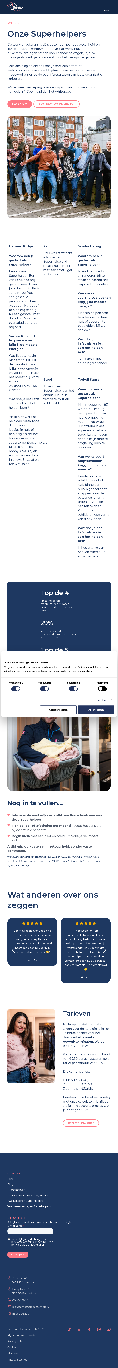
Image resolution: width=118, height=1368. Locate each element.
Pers (10, 1178)
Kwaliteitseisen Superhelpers (25, 1200)
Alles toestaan (96, 709)
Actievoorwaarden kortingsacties (27, 1195)
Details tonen (101, 700)
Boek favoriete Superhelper (57, 103)
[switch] (44, 688)
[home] (15, 6)
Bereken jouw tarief (81, 1122)
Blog (10, 1184)
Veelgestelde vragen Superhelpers (29, 1206)
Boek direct (19, 104)
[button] (107, 7)
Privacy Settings (17, 1359)
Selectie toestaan (58, 709)
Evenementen (16, 1189)
